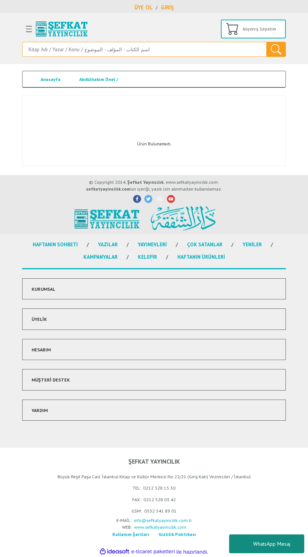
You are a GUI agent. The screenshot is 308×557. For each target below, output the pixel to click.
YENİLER (252, 244)
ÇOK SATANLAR (204, 244)
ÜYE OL (143, 7)
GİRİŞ (167, 7)
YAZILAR (108, 244)
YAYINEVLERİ (152, 244)
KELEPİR (147, 256)
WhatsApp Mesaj (271, 543)
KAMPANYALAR (100, 256)
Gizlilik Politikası (177, 534)
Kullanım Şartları (130, 534)
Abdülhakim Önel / (98, 79)
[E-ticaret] (153, 552)
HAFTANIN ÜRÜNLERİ (201, 256)
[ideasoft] (115, 551)
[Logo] (62, 29)
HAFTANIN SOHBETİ (55, 244)
